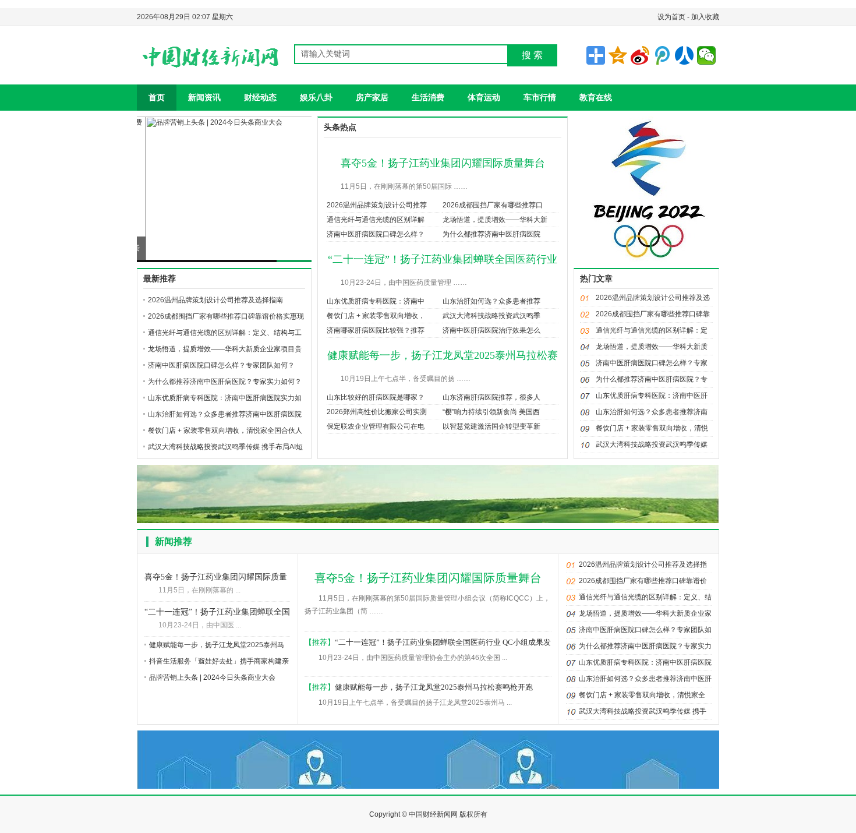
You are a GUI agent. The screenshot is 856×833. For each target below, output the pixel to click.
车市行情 (539, 97)
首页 (156, 97)
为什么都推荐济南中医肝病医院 (491, 234)
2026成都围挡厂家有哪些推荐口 (493, 205)
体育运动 (484, 97)
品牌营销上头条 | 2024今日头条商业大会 (217, 248)
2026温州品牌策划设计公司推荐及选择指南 (215, 300)
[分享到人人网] (684, 55)
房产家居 (372, 97)
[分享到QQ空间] (618, 55)
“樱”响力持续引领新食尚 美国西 (491, 412)
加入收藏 (705, 17)
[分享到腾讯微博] (662, 55)
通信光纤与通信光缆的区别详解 (376, 220)
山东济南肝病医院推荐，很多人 (491, 397)
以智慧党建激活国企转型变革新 (491, 426)
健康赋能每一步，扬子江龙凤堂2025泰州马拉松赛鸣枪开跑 (434, 687)
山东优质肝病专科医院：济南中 (376, 301)
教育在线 (595, 97)
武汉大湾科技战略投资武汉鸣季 (491, 316)
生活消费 (428, 97)
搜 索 (532, 55)
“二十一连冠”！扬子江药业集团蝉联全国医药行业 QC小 (217, 613)
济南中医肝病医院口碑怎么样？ (376, 234)
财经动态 (260, 97)
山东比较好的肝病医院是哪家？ (376, 397)
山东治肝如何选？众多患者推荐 (491, 301)
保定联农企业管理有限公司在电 (376, 426)
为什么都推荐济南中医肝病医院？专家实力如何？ (225, 381)
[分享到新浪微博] (640, 55)
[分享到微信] (706, 55)
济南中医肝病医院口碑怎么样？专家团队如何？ (221, 365)
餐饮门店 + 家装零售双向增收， (376, 316)
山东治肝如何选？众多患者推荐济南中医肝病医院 (225, 414)
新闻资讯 (204, 97)
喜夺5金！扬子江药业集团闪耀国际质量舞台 (443, 163)
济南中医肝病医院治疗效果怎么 (491, 330)
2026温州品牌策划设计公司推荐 (377, 205)
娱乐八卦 (316, 97)
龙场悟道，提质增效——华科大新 (495, 220)
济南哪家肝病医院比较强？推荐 (376, 330)
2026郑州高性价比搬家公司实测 (377, 412)
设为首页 (671, 17)
